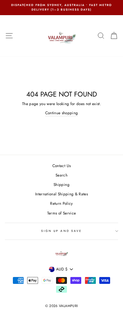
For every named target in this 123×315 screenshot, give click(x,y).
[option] (61, 7)
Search (61, 175)
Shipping (61, 184)
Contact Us (61, 165)
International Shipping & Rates (61, 194)
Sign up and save (61, 231)
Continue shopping (61, 113)
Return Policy (61, 203)
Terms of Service (61, 213)
